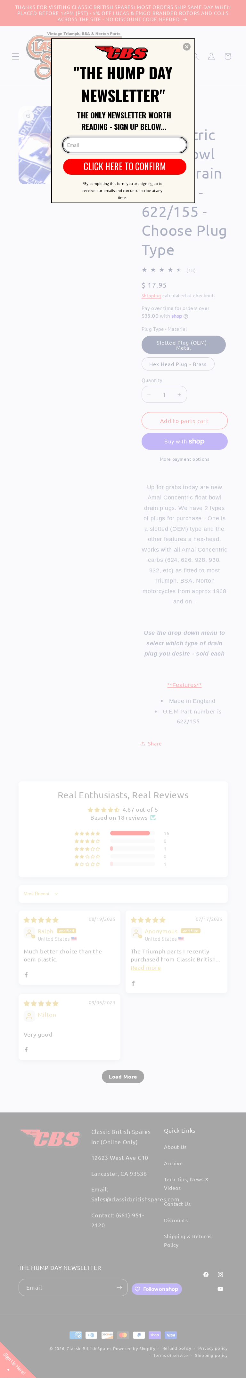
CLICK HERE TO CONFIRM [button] (125, 166)
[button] (187, 47)
